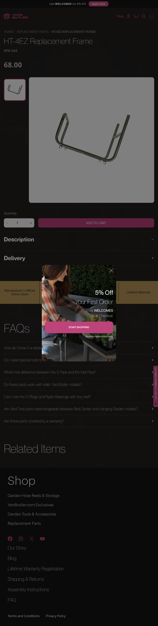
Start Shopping (79, 327)
